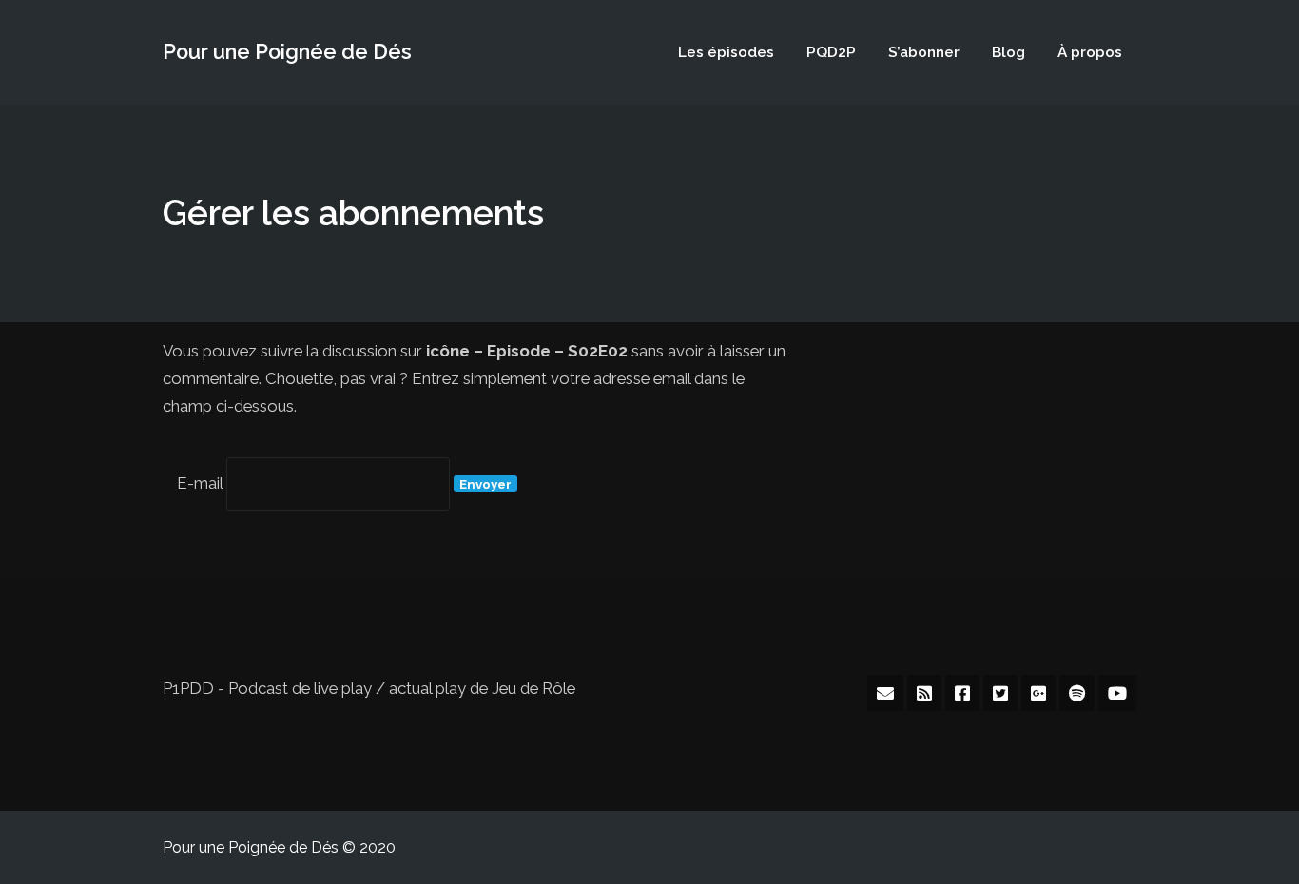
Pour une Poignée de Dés (287, 52)
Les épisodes (726, 52)
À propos (1089, 52)
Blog (1008, 52)
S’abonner (924, 52)
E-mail (200, 482)
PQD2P (831, 52)
